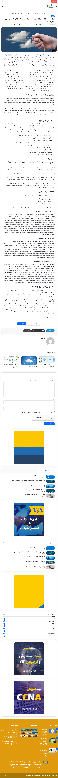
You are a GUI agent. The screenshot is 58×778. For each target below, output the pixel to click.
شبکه (42, 13)
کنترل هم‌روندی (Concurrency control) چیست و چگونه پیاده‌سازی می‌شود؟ (28, 480)
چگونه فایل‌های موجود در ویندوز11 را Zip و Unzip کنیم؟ (44, 732)
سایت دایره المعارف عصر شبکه (34, 761)
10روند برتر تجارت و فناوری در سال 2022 (36, 475)
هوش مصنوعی (51, 633)
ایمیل (53, 405)
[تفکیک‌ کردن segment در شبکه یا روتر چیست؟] (11, 359)
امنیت (52, 628)
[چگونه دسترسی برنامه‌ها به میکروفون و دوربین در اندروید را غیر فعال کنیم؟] (53, 740)
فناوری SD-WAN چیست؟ (31, 366)
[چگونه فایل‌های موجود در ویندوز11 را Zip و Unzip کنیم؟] (53, 731)
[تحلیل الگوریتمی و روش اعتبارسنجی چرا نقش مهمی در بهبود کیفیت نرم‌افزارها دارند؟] (29, 736)
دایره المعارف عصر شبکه (49, 13)
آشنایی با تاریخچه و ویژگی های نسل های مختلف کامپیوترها (43, 752)
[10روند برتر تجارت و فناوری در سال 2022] (50, 477)
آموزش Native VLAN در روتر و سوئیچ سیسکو (35, 490)
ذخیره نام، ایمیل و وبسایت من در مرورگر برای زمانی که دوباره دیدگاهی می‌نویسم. (36, 412)
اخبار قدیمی (51, 621)
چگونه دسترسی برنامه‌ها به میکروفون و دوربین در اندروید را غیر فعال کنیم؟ (43, 741)
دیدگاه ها (10, 470)
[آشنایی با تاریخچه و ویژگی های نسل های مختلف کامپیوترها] (53, 750)
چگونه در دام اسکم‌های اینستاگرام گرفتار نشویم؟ (34, 494)
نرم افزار (52, 626)
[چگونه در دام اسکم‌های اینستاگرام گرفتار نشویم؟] (50, 496)
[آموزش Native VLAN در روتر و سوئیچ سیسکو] (50, 491)
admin (50, 25)
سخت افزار (51, 631)
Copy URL (21, 324)
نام (54, 399)
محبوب (29, 470)
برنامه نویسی (51, 636)
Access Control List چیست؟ (48, 364)
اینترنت (52, 623)
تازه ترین (47, 470)
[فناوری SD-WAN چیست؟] (29, 360)
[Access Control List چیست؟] (47, 359)
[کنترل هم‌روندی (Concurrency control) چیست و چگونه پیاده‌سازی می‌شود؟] (50, 481)
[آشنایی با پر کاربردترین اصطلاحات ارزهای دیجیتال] (23, 733)
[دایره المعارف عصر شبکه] (49, 6)
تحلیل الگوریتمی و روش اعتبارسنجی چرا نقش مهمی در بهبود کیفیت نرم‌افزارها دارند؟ (32, 1)
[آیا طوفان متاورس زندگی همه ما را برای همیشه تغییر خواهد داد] (35, 736)
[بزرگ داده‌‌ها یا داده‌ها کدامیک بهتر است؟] (50, 486)
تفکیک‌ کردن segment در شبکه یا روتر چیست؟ (11, 365)
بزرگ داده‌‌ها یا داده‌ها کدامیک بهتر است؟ (36, 485)
